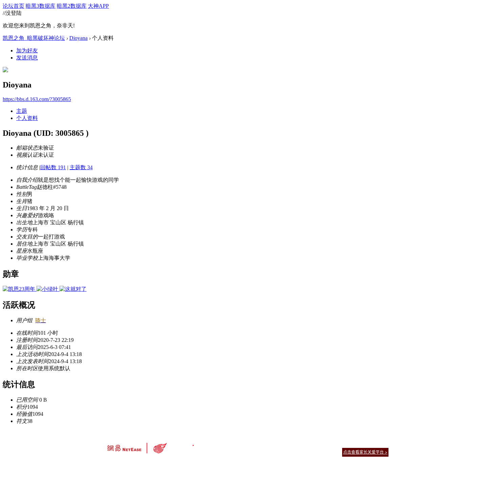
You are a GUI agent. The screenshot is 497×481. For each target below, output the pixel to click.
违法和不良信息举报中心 (130, 463)
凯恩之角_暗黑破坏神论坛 (34, 38)
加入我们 (380, 443)
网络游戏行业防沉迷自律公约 (296, 451)
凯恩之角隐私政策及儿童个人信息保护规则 (290, 443)
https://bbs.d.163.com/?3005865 (37, 99)
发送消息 (27, 57)
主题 (21, 111)
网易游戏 (340, 443)
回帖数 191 (53, 167)
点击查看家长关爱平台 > (365, 452)
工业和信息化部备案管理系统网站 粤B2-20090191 (201, 463)
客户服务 (238, 443)
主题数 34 (81, 167)
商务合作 (360, 443)
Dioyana (78, 38)
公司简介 (218, 443)
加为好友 (27, 50)
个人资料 (27, 118)
